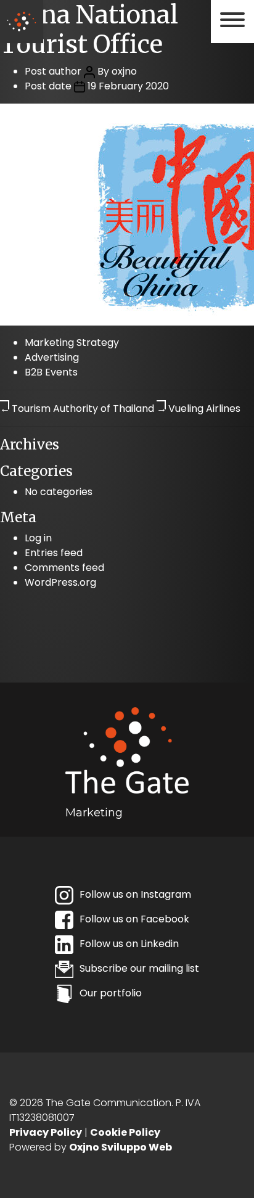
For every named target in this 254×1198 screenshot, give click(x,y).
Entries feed (54, 553)
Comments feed (64, 567)
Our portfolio (111, 993)
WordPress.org (60, 582)
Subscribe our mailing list (139, 968)
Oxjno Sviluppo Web (120, 1147)
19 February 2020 (128, 86)
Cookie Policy (125, 1132)
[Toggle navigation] (232, 20)
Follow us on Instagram (135, 894)
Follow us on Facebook (134, 919)
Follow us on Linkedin (129, 944)
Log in (38, 538)
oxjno (124, 71)
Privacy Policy (45, 1132)
